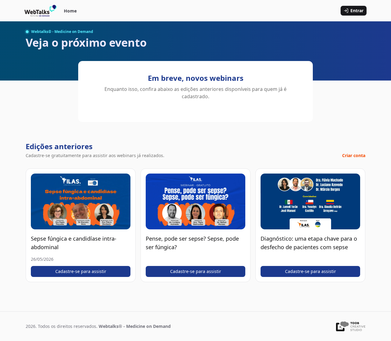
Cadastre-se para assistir (80, 271)
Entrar (357, 10)
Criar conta (353, 155)
